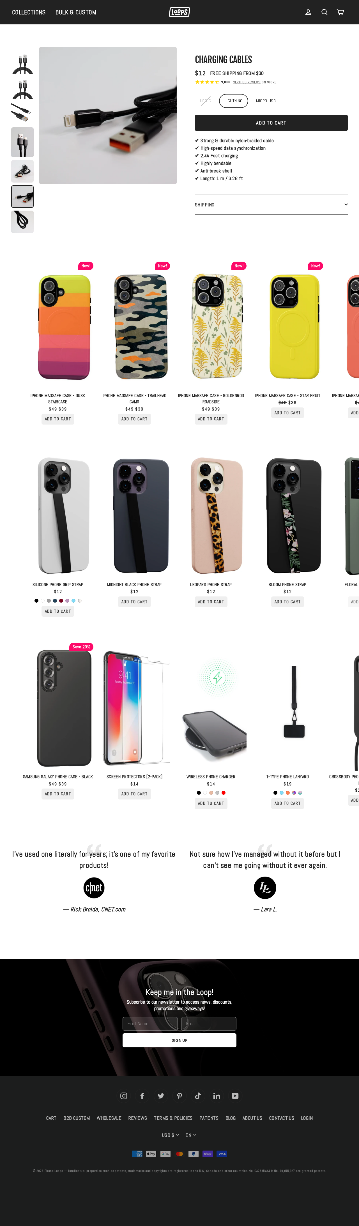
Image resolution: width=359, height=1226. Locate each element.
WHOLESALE (109, 1118)
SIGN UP (180, 1040)
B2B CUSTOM (76, 1118)
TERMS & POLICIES (173, 1118)
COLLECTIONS (29, 12)
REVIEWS (137, 1118)
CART (51, 1118)
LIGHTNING (234, 101)
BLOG (230, 1118)
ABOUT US (253, 1118)
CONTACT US (281, 1118)
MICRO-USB (266, 101)
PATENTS (208, 1118)
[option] (108, 117)
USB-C (205, 101)
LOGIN (307, 1118)
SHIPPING (205, 204)
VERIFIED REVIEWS (247, 82)
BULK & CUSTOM (76, 12)
